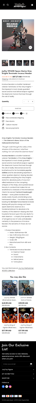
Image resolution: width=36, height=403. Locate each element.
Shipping (5, 79)
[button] (4, 5)
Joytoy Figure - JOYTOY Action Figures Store (17, 400)
